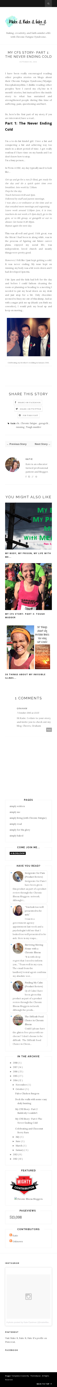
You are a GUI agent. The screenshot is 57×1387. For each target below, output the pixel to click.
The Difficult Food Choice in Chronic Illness (34, 1020)
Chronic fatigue (29, 423)
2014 (15, 1080)
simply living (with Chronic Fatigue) (28, 818)
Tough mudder (33, 427)
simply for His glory (20, 829)
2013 (15, 1154)
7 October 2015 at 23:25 (28, 713)
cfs (18, 423)
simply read (16, 824)
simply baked (16, 835)
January (20, 1150)
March (19, 1145)
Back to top (43, 1384)
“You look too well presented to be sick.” (34, 911)
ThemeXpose (35, 1376)
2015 (15, 1076)
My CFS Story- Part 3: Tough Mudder (25, 615)
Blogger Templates (12, 1376)
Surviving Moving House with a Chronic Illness (34, 948)
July (18, 1136)
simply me (15, 812)
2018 (15, 1062)
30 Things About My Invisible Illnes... (25, 676)
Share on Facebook (29, 402)
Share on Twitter (30, 409)
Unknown (18, 1241)
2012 (15, 1158)
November (21, 1084)
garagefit (44, 423)
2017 (15, 1067)
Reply (49, 730)
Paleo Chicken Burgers (27, 1093)
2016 (15, 1071)
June (18, 1141)
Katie (29, 459)
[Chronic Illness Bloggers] (28, 1199)
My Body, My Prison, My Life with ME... (28, 555)
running (20, 427)
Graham (22, 708)
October (20, 1089)
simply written (17, 806)
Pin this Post (30, 415)
